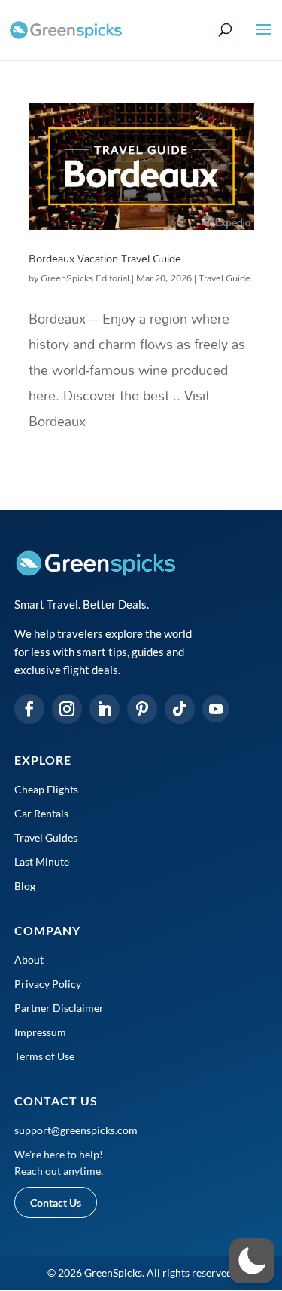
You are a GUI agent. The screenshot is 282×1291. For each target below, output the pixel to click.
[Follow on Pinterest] (142, 709)
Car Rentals (41, 813)
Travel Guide (224, 277)
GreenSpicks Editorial (85, 277)
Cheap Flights (46, 789)
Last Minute (41, 861)
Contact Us (55, 1202)
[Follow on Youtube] (215, 708)
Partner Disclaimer (59, 1007)
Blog (24, 885)
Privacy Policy (47, 983)
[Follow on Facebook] (29, 709)
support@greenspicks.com (76, 1130)
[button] (251, 1260)
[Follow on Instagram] (67, 709)
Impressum (40, 1032)
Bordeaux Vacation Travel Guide (105, 258)
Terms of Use (44, 1056)
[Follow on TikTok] (180, 709)
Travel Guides (45, 837)
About (29, 959)
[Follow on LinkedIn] (104, 709)
